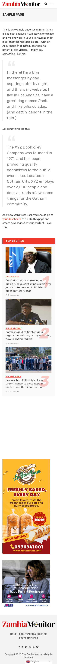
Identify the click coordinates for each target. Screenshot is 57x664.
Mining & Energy (13, 328)
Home (13, 634)
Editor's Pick (12, 276)
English (34, 661)
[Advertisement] (28, 424)
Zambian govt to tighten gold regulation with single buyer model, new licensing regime (28, 335)
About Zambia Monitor (33, 634)
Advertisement (28, 638)
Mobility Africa (13, 376)
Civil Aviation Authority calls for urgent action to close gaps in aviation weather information (25, 384)
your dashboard (11, 219)
